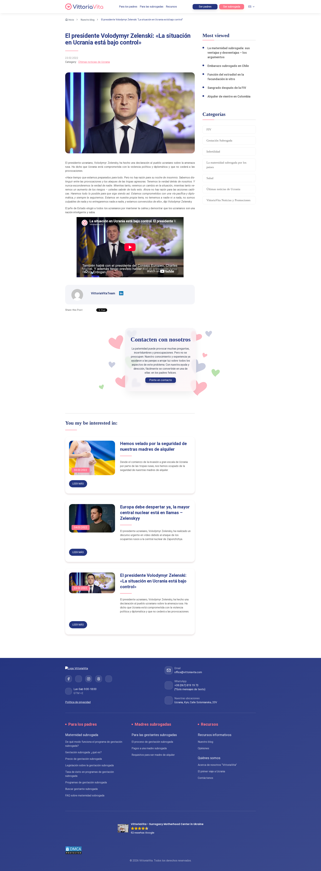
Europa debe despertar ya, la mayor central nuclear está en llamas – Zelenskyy (155, 512)
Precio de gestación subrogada (83, 758)
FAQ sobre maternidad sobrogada (84, 795)
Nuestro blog (87, 19)
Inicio (71, 19)
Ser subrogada (231, 6)
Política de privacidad (78, 702)
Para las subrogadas (151, 6)
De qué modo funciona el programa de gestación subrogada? (93, 743)
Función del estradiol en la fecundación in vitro (225, 77)
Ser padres (205, 6)
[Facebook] (68, 678)
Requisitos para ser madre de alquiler (153, 754)
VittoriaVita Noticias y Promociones (228, 200)
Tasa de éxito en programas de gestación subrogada (89, 774)
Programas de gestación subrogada (86, 782)
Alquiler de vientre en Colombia (228, 96)
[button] (160, 828)
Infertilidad (213, 151)
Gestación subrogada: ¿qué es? (83, 752)
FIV (208, 129)
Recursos (171, 6)
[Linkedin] (121, 293)
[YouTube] (108, 678)
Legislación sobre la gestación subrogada (89, 765)
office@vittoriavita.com (188, 672)
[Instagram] (88, 678)
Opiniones (203, 748)
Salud (209, 178)
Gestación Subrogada (219, 140)
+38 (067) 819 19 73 (186, 685)
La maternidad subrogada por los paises (226, 165)
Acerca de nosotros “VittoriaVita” (217, 764)
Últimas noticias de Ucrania (94, 62)
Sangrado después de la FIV (226, 87)
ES (249, 6)
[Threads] (98, 678)
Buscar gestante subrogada (81, 789)
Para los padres (128, 6)
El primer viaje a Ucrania (211, 771)
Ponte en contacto (160, 380)
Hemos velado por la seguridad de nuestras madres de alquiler (153, 446)
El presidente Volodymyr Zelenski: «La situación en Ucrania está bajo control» (153, 581)
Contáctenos (205, 778)
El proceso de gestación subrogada (152, 741)
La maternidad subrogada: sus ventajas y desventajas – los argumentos (228, 52)
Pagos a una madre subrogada (149, 748)
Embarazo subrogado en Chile (228, 66)
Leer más (78, 483)
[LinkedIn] (78, 678)
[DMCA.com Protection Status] (160, 850)
